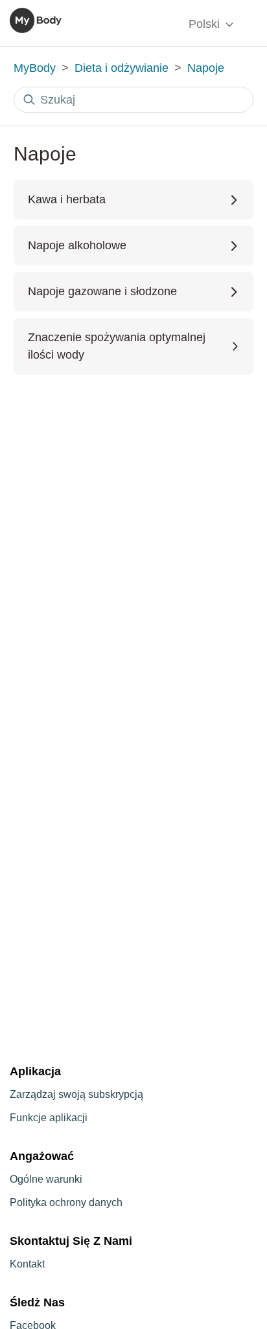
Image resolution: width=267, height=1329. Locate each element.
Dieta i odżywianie (121, 67)
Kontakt (27, 1263)
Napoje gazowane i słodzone (102, 291)
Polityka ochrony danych (66, 1202)
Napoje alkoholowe (77, 245)
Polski (206, 23)
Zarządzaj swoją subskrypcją (76, 1094)
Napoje (205, 67)
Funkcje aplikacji (48, 1117)
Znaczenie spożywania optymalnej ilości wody (116, 346)
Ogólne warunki (46, 1179)
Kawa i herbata (67, 199)
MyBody (35, 67)
